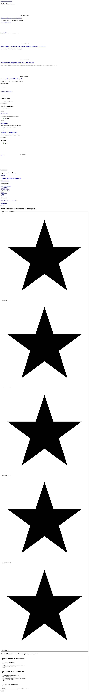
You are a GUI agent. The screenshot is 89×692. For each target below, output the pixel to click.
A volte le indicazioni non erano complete (11, 676)
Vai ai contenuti (4, 1)
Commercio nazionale (5, 189)
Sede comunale (4, 113)
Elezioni (2, 192)
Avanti (2, 690)
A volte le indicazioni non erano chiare (11, 675)
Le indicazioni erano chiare (8, 662)
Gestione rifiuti (4, 193)
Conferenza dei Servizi (5, 190)
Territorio (2, 155)
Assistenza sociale (4, 188)
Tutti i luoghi (3, 137)
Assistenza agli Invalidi (5, 187)
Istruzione (3, 194)
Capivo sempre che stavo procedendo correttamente (13, 665)
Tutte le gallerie (4, 169)
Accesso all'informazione (6, 22)
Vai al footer (9, 1)
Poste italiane (4, 123)
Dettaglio (4, 688)
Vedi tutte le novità (4, 83)
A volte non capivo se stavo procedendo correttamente (14, 678)
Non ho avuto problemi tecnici (9, 666)
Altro (4, 667)
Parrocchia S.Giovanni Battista (9, 132)
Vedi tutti (2, 195)
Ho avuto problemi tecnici (8, 679)
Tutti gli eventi (3, 103)
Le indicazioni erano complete (9, 663)
